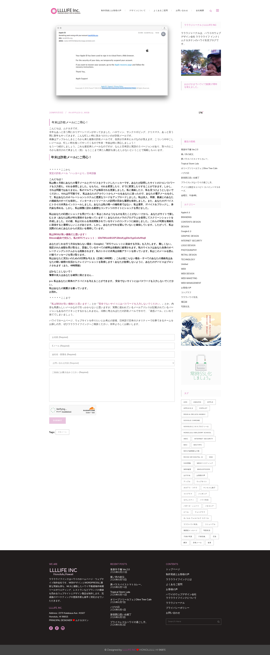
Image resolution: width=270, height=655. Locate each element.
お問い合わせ (173, 612)
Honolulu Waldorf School (197, 432)
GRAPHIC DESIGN (190, 236)
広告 (214, 536)
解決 (185, 542)
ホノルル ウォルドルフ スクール (196, 518)
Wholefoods (203, 469)
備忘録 (184, 302)
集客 (209, 542)
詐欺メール (62, 432)
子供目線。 (202, 536)
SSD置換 (187, 463)
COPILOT (203, 408)
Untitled (184, 264)
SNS (211, 457)
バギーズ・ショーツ (191, 506)
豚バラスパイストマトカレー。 (195, 159)
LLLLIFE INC (129, 649)
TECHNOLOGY (188, 259)
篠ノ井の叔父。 (188, 154)
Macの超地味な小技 (192, 451)
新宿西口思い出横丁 (190, 178)
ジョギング (202, 494)
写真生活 (206, 530)
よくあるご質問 (174, 584)
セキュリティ (189, 500)
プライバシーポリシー (177, 607)
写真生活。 (186, 306)
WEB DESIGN (187, 273)
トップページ (173, 569)
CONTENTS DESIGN (191, 222)
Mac (186, 445)
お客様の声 (186, 288)
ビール (186, 512)
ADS (185, 402)
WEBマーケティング (205, 463)
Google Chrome (192, 420)
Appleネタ (77, 112)
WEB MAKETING (189, 278)
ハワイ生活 (204, 500)
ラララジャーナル (175, 602)
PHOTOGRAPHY (189, 250)
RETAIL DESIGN (189, 255)
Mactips (198, 445)
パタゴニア (209, 506)
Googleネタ (186, 231)
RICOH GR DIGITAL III (193, 457)
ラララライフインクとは (179, 579)
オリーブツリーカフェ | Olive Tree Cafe (199, 168)
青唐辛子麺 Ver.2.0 (189, 149)
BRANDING (186, 217)
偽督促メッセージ (190, 530)
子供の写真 (188, 536)
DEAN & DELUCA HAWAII (194, 414)
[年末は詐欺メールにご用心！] (112, 63)
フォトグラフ (200, 512)
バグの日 (185, 173)
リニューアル (210, 524)
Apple (210, 402)
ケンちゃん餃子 (209, 487)
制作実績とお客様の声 (177, 574)
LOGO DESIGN (188, 245)
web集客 (187, 469)
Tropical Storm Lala (190, 163)
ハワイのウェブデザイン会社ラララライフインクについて (181, 596)
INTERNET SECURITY (191, 241)
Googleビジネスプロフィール (196, 426)
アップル (187, 481)
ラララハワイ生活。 (190, 297)
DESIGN (185, 226)
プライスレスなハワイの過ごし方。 (197, 182)
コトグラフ (186, 292)
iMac (186, 439)
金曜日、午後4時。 (189, 195)
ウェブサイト (202, 481)
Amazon (197, 402)
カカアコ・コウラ (190, 487)
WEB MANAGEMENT (191, 283)
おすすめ (187, 475)
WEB (86, 112)
